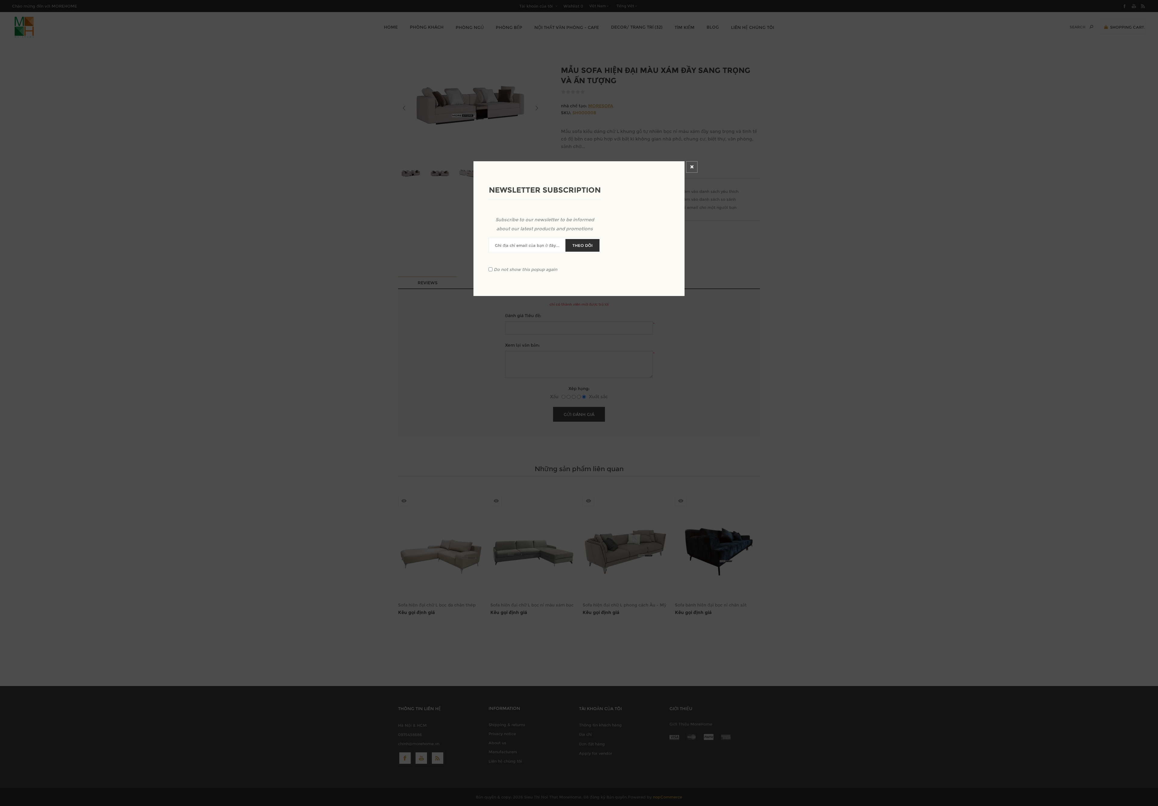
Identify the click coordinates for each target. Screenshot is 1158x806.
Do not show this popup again (525, 269)
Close (692, 167)
